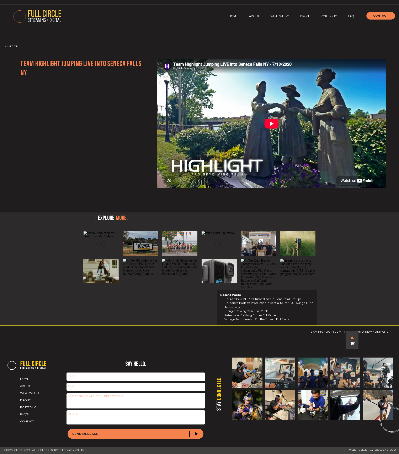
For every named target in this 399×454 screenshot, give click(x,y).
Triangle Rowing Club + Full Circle (246, 311)
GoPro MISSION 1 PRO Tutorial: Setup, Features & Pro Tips (262, 299)
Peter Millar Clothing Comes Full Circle (250, 315)
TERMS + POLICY (73, 450)
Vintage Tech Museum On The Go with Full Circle (256, 319)
